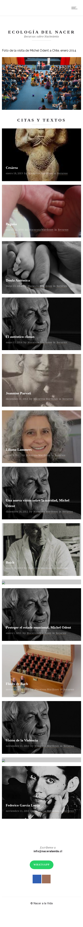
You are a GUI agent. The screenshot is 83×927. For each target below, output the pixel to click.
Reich (10, 562)
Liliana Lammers (19, 449)
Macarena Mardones (40, 173)
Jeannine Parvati (18, 393)
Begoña (11, 224)
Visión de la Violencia (22, 740)
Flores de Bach (17, 684)
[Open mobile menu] (75, 8)
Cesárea (12, 168)
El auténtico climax (20, 337)
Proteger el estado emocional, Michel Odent (38, 627)
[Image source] (41, 83)
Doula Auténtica (18, 280)
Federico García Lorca (23, 805)
